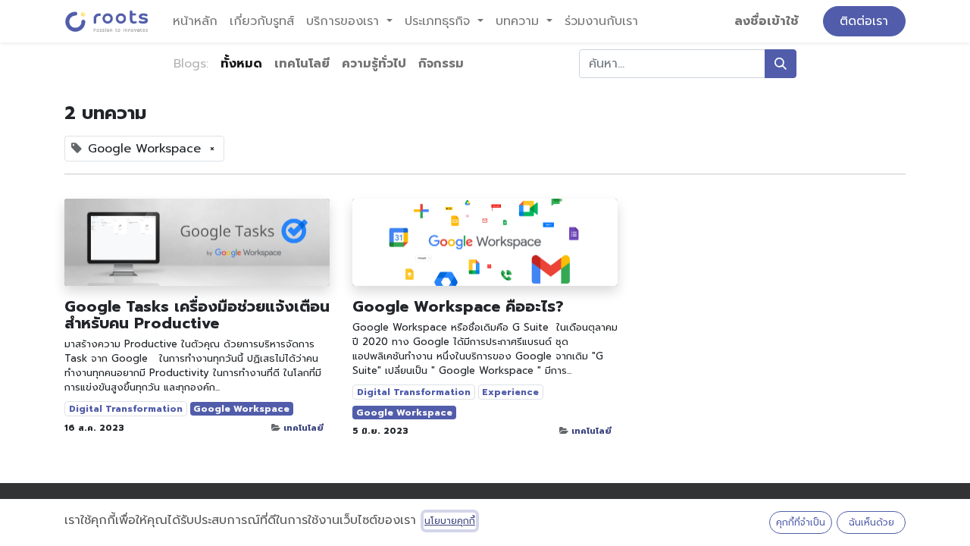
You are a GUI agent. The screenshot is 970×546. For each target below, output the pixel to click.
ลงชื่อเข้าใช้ (766, 21)
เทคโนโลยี (303, 428)
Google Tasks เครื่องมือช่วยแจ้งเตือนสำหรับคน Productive (197, 314)
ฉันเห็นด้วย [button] (871, 522)
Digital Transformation (126, 409)
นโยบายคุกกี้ (449, 521)
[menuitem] (195, 21)
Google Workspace (241, 409)
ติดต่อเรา (864, 21)
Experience (510, 392)
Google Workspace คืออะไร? (458, 306)
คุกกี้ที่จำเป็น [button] (800, 522)
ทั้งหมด (241, 64)
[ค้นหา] (780, 63)
